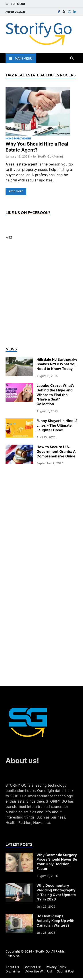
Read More (14, 190)
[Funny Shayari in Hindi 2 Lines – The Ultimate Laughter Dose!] (19, 421)
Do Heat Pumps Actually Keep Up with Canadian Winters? (55, 920)
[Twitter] (64, 12)
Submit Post (65, 971)
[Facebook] (59, 12)
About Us (12, 967)
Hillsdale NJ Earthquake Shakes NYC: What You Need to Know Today (57, 364)
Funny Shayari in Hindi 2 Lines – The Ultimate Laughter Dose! (57, 425)
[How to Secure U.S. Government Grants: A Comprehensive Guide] (19, 447)
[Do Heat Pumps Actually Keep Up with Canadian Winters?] (19, 916)
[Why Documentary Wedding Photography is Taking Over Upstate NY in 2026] (19, 886)
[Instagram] (69, 12)
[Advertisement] (41, 295)
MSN (10, 237)
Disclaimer (13, 971)
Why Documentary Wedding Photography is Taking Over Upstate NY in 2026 (56, 892)
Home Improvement (18, 138)
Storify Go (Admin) (50, 156)
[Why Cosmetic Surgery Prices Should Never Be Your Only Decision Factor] (19, 855)
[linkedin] (74, 12)
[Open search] (72, 58)
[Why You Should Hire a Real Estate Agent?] (41, 112)
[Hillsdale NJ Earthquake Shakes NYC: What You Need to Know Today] (19, 360)
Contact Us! (32, 967)
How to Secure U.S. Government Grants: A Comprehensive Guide (56, 451)
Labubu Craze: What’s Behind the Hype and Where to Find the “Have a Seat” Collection (56, 394)
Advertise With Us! (38, 971)
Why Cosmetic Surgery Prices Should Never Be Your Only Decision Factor (57, 862)
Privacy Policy (56, 967)
